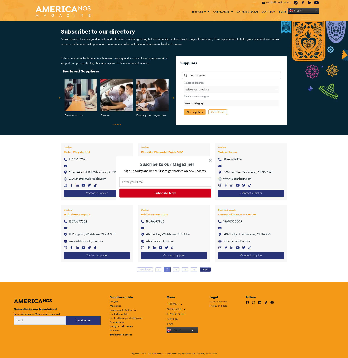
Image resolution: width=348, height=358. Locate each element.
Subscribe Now (165, 193)
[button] (165, 171)
